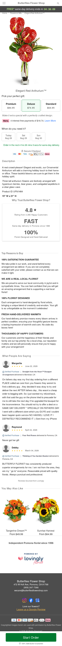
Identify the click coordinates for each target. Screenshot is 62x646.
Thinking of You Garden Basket (35, 456)
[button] (55, 639)
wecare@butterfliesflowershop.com (31, 590)
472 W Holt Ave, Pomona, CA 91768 (31, 584)
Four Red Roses (29, 435)
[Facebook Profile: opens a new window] (31, 600)
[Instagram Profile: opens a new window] (24, 600)
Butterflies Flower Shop (31, 3)
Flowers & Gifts (16, 13)
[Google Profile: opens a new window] (38, 600)
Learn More (50, 120)
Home (4, 13)
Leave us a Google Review (31, 609)
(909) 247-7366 (31, 587)
